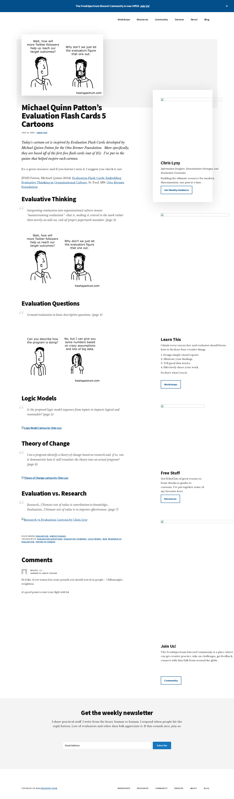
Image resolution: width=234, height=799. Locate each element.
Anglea (34, 570)
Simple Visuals (58, 536)
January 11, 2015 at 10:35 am (43, 573)
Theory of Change (45, 542)
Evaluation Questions (49, 539)
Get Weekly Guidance (176, 190)
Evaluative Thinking (75, 539)
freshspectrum (48, 788)
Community (171, 680)
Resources (170, 498)
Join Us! (144, 6)
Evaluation (42, 536)
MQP (105, 539)
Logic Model (95, 539)
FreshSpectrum (45, 21)
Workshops (170, 384)
